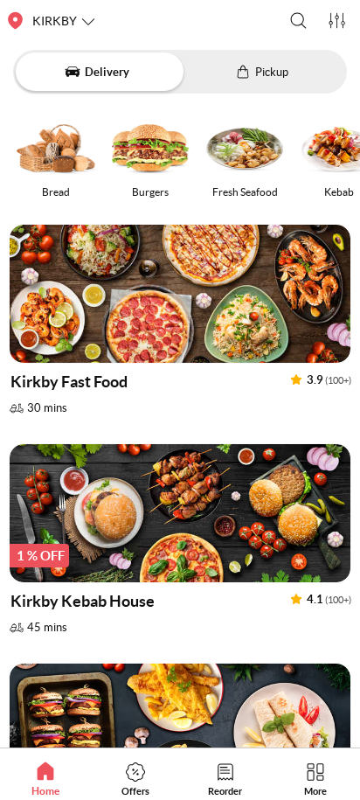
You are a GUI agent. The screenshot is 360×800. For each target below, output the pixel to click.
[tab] (45, 778)
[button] (298, 20)
